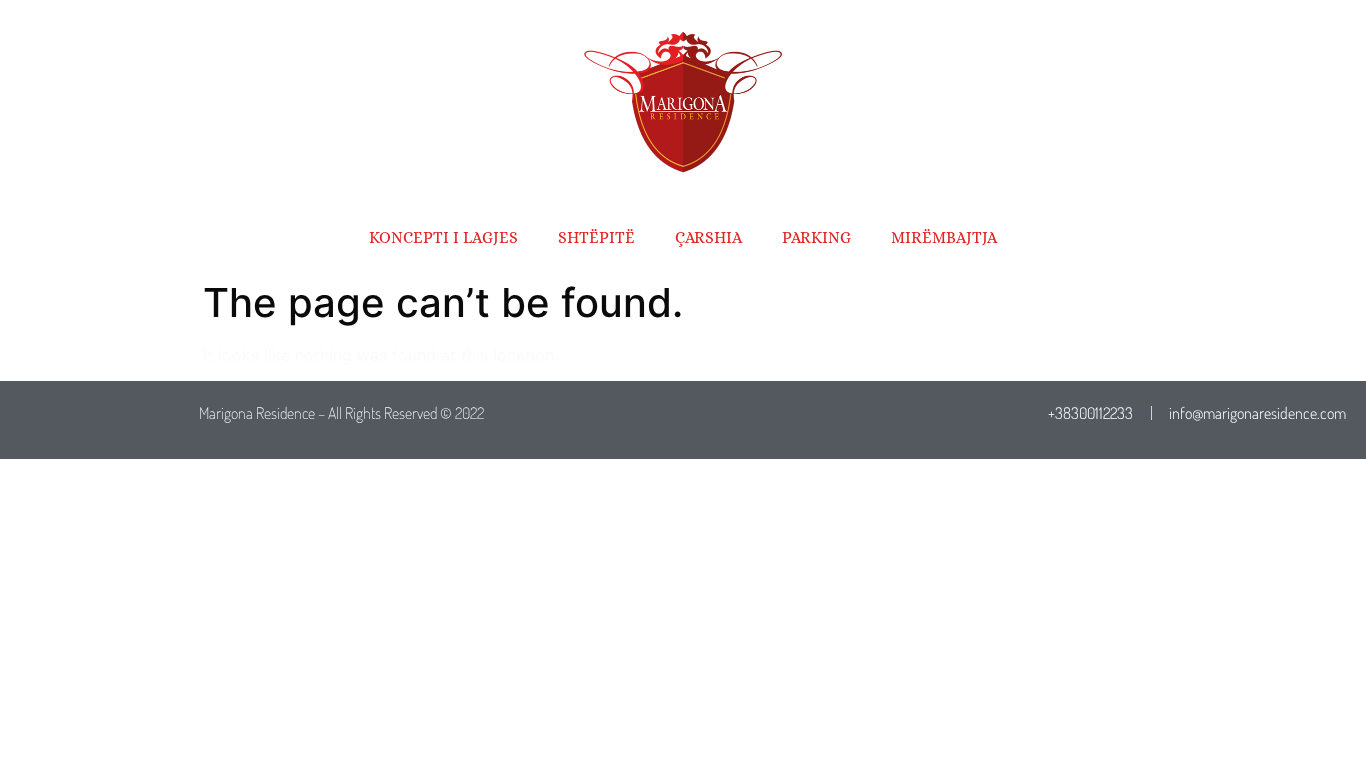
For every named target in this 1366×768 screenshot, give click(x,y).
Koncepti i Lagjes (443, 237)
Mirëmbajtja (944, 237)
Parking (816, 237)
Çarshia (708, 237)
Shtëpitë (596, 237)
